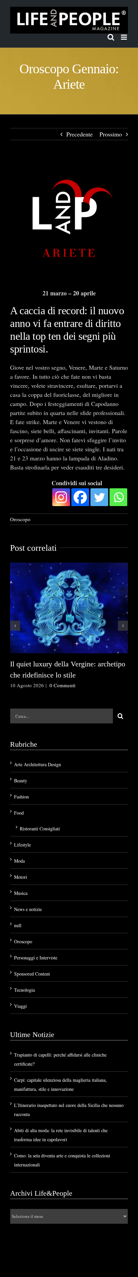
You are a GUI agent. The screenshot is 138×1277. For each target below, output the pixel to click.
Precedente (79, 134)
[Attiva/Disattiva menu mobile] (124, 37)
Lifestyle (22, 844)
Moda (19, 861)
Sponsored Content (32, 974)
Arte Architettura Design (37, 764)
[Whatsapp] (118, 497)
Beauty (20, 780)
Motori (20, 877)
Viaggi (20, 1006)
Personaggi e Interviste (35, 957)
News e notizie (28, 909)
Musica (20, 893)
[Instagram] (61, 497)
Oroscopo (20, 519)
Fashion (21, 796)
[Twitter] (99, 497)
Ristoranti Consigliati (40, 828)
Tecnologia (24, 990)
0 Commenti (62, 685)
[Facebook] (80, 497)
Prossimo (110, 134)
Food (19, 813)
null (17, 925)
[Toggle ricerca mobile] (111, 37)
